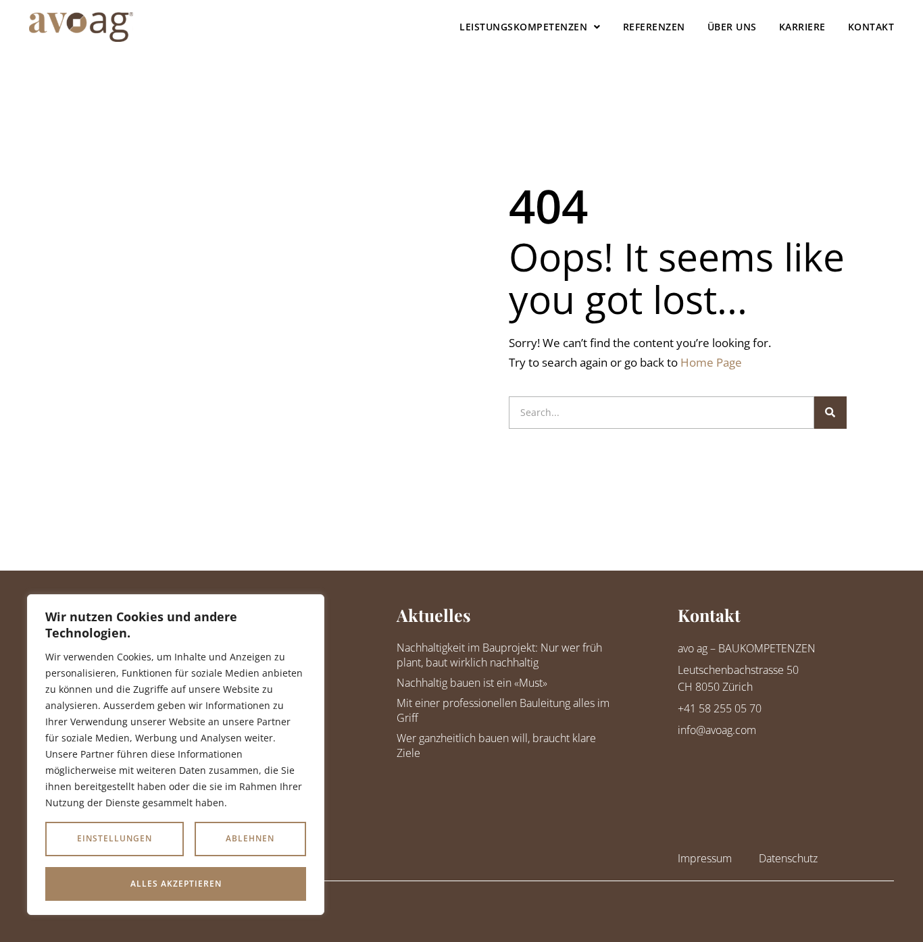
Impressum (705, 858)
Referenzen (654, 26)
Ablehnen (250, 838)
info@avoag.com (717, 730)
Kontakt (871, 26)
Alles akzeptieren (176, 883)
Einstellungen (114, 838)
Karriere (802, 26)
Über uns (732, 26)
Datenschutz (788, 858)
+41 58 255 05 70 (720, 708)
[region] (175, 754)
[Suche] (830, 412)
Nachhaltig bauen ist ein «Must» (472, 682)
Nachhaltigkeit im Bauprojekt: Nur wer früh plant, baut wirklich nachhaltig (499, 655)
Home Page (711, 362)
